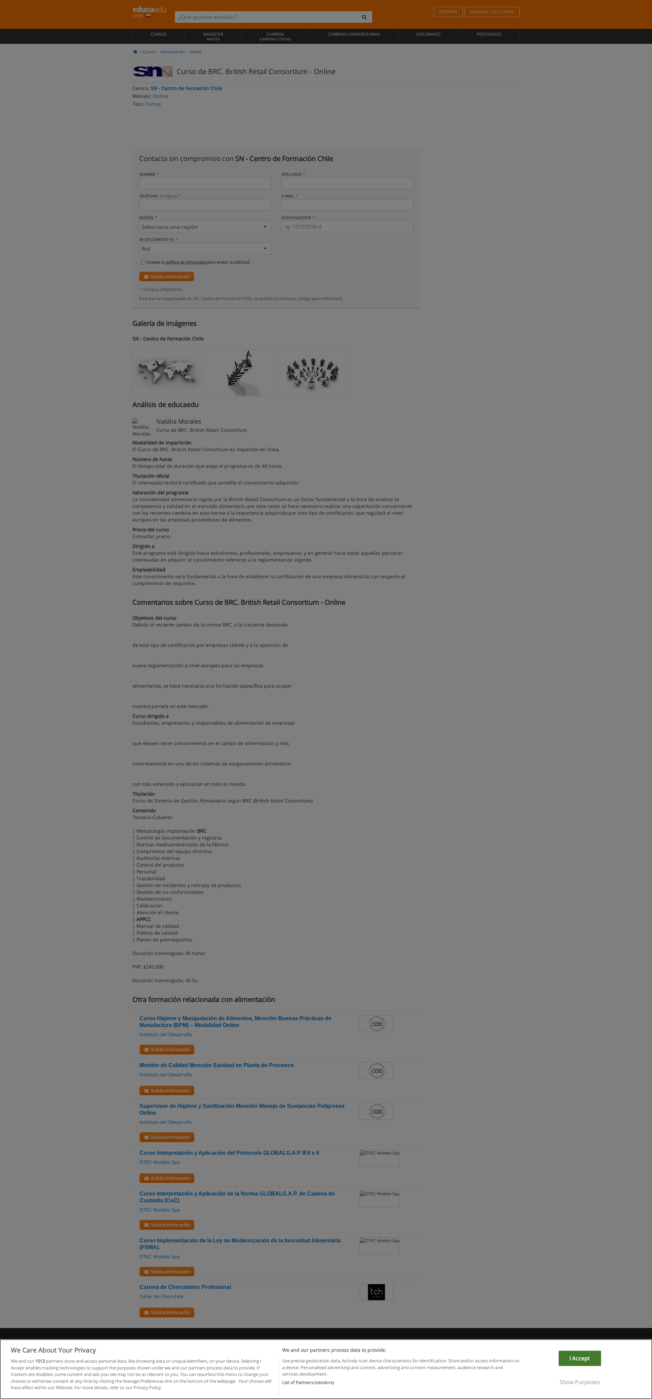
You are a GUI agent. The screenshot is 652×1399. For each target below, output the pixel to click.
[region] (326, 1369)
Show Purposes (580, 1382)
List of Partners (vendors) (308, 1382)
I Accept (579, 1358)
